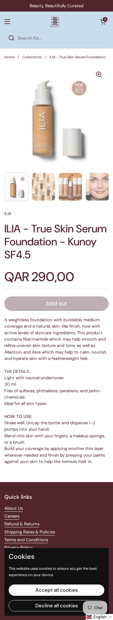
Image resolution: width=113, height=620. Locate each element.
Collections (31, 57)
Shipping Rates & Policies (29, 532)
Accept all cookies (56, 590)
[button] (103, 21)
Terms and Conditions (26, 540)
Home (9, 57)
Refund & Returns (21, 524)
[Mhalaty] (55, 21)
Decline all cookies (56, 605)
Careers (11, 516)
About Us (13, 508)
